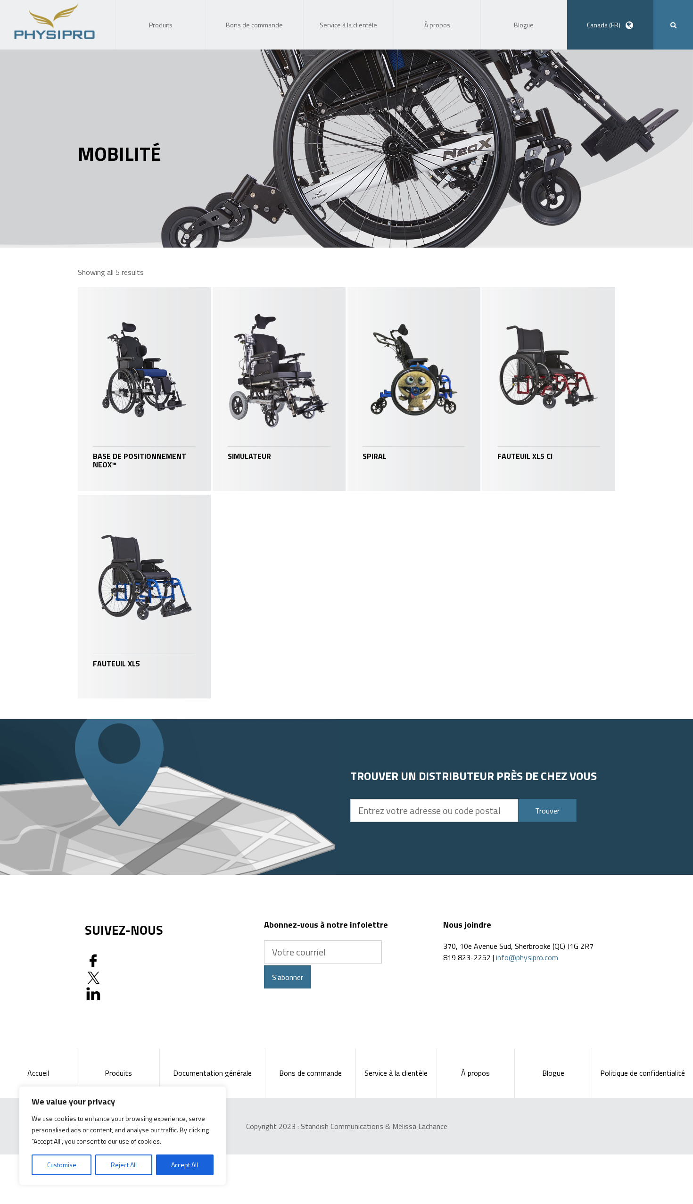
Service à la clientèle (396, 1073)
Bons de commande (310, 1073)
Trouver (547, 810)
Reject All (124, 1165)
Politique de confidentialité (642, 1073)
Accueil (38, 1073)
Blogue (553, 1073)
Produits (118, 1073)
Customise (61, 1165)
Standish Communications (342, 1126)
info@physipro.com (527, 957)
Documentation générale (212, 1073)
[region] (122, 1135)
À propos (475, 1073)
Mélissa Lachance (419, 1126)
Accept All (184, 1165)
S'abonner (287, 977)
